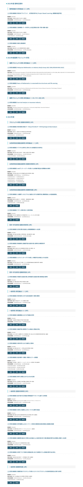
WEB (17, 23)
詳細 (11, 23)
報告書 (23, 23)
